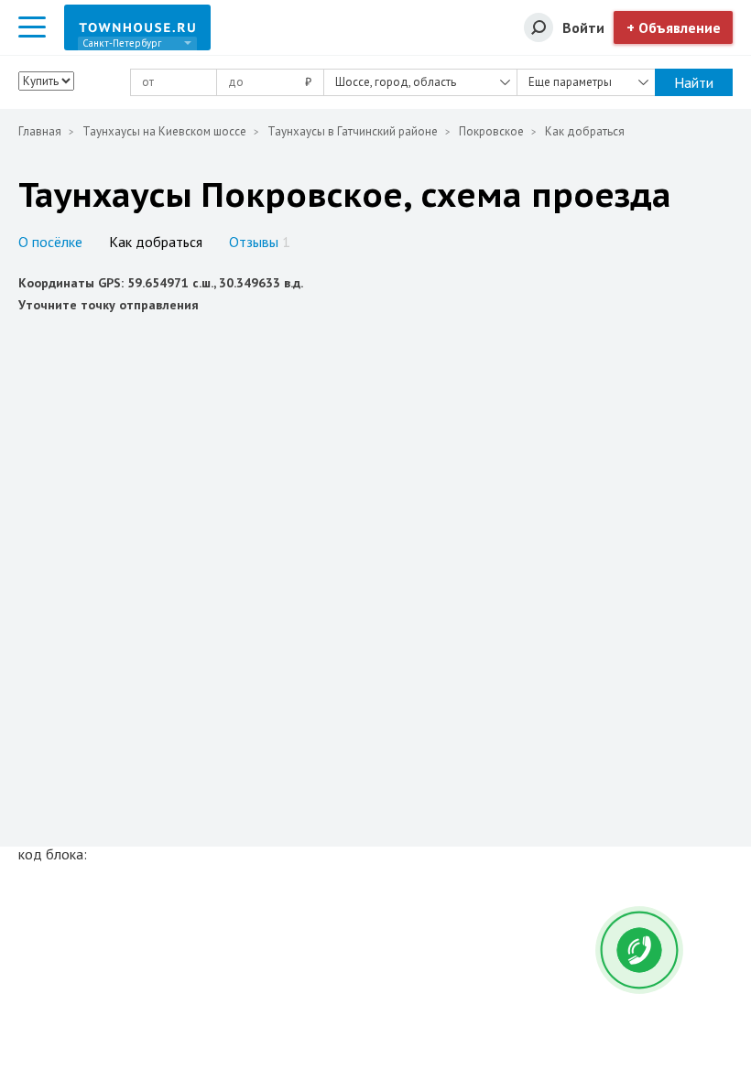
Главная (39, 131)
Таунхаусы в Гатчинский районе (352, 131)
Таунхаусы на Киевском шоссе (164, 131)
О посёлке (50, 241)
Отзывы (259, 241)
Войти (583, 27)
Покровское (491, 131)
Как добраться (155, 241)
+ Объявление (673, 27)
